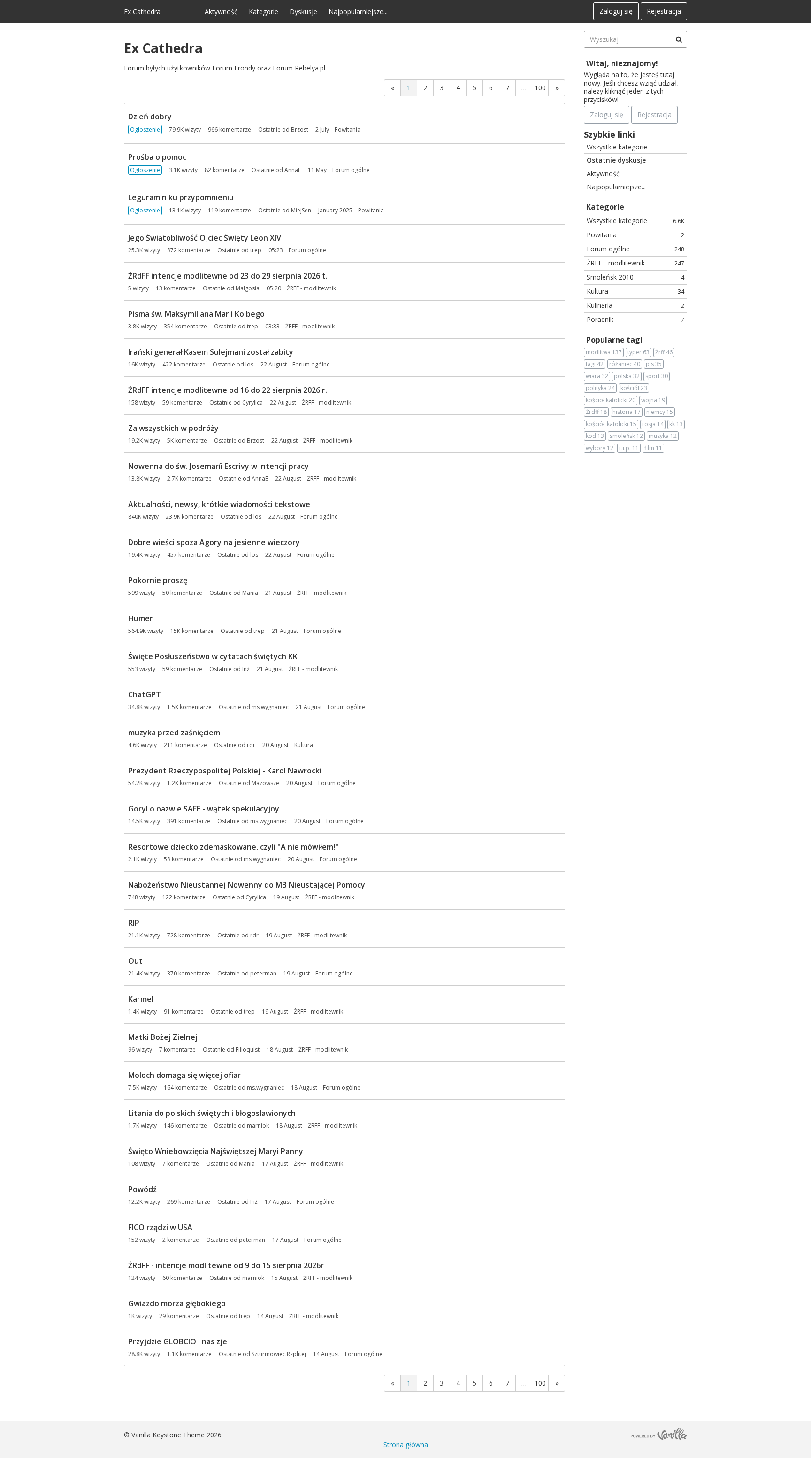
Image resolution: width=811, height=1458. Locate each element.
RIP (133, 923)
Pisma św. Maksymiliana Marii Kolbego (196, 314)
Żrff (664, 352)
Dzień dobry (150, 116)
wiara (597, 376)
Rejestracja (664, 11)
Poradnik (635, 319)
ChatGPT (144, 694)
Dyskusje (303, 11)
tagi (595, 364)
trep (255, 250)
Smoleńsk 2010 (635, 277)
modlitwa (604, 352)
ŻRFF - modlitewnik (311, 288)
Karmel (140, 999)
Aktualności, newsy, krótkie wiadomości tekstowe (219, 504)
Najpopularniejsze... (358, 11)
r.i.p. (629, 448)
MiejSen (301, 210)
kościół (633, 388)
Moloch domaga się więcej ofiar (184, 1075)
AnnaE (292, 170)
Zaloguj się (616, 11)
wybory (599, 448)
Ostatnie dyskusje (616, 160)
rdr (251, 745)
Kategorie (263, 11)
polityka (600, 388)
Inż (246, 669)
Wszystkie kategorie (617, 146)
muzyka (663, 436)
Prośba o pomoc (157, 157)
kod (595, 436)
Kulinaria (635, 305)
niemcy (659, 412)
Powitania (347, 129)
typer (638, 352)
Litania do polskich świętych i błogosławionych (212, 1113)
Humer (140, 618)
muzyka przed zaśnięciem (174, 732)
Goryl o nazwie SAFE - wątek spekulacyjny (203, 808)
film (653, 448)
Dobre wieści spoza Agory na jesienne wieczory (214, 542)
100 (540, 87)
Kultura (303, 745)
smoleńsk (626, 436)
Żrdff (596, 412)
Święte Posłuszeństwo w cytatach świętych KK (213, 656)
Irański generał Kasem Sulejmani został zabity (210, 352)
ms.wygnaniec (270, 707)
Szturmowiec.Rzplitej (279, 1354)
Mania (250, 593)
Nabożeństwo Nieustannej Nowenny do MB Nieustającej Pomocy (246, 885)
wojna (653, 400)
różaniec (624, 364)
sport (656, 376)
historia (626, 412)
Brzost (299, 129)
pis (654, 364)
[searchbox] (635, 39)
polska (627, 376)
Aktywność (221, 11)
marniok (258, 1126)
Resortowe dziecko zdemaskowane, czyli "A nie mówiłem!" (233, 847)
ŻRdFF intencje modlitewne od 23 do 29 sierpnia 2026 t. (228, 276)
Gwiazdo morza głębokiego (177, 1303)
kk (676, 424)
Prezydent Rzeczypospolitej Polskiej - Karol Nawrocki (224, 770)
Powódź (142, 1189)
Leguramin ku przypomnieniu (181, 197)
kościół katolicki (610, 400)
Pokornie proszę (157, 580)
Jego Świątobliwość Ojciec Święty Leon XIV (204, 238)
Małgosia (248, 288)
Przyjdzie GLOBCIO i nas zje (177, 1341)
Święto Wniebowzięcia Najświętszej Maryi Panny (215, 1151)
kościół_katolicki (611, 424)
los (249, 364)
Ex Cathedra (142, 11)
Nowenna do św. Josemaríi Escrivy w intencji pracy (218, 466)
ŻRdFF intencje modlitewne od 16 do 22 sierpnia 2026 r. (227, 390)
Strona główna (405, 1444)
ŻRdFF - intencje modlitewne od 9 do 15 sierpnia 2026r (226, 1265)
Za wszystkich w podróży (173, 428)
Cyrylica (252, 402)
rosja (653, 424)
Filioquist (248, 1049)
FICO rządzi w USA (160, 1227)
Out (135, 961)
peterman (263, 973)
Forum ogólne (351, 170)
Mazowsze (265, 783)
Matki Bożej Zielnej (163, 1037)
